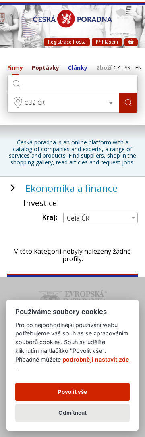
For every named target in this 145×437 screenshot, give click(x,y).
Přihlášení (107, 41)
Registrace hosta (67, 41)
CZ (117, 68)
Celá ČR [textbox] (35, 102)
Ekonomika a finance (71, 188)
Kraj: (49, 217)
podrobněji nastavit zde (95, 359)
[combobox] (63, 102)
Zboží (104, 68)
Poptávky (45, 68)
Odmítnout (72, 413)
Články (77, 68)
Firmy (15, 68)
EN (138, 68)
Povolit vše (72, 392)
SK (127, 68)
